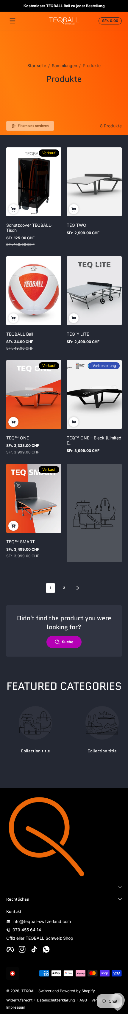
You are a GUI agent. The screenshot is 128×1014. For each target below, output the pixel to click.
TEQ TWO (76, 225)
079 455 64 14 (27, 929)
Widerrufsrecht (19, 1000)
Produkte (92, 65)
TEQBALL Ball (19, 334)
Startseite (36, 65)
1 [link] (50, 588)
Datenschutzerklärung (56, 1000)
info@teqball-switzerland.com (42, 921)
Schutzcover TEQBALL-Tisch (29, 228)
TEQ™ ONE (17, 437)
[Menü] (12, 21)
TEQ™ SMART (20, 541)
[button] (109, 21)
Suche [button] (67, 642)
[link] (94, 513)
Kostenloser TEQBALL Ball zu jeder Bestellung (64, 6)
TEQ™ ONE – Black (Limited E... (94, 440)
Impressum (15, 1007)
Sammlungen (64, 65)
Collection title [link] (35, 751)
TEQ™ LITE (78, 334)
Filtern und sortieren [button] (33, 126)
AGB (83, 1000)
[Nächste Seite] (77, 588)
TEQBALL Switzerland (40, 991)
